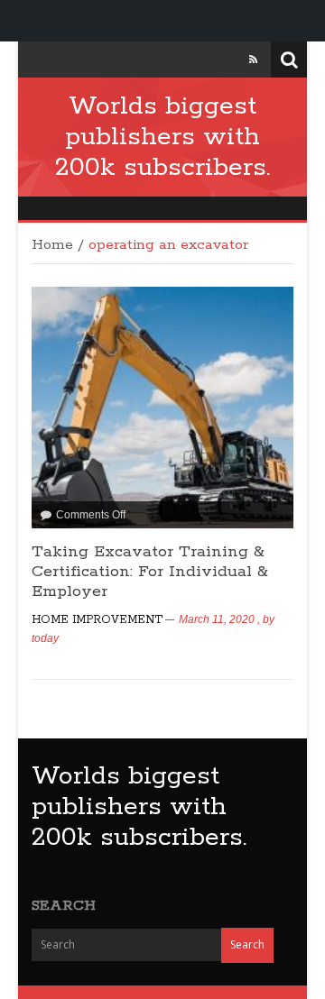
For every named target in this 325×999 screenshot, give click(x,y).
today (45, 638)
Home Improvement (97, 620)
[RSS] (253, 59)
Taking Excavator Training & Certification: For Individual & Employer (150, 571)
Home (52, 245)
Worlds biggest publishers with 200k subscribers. (162, 137)
